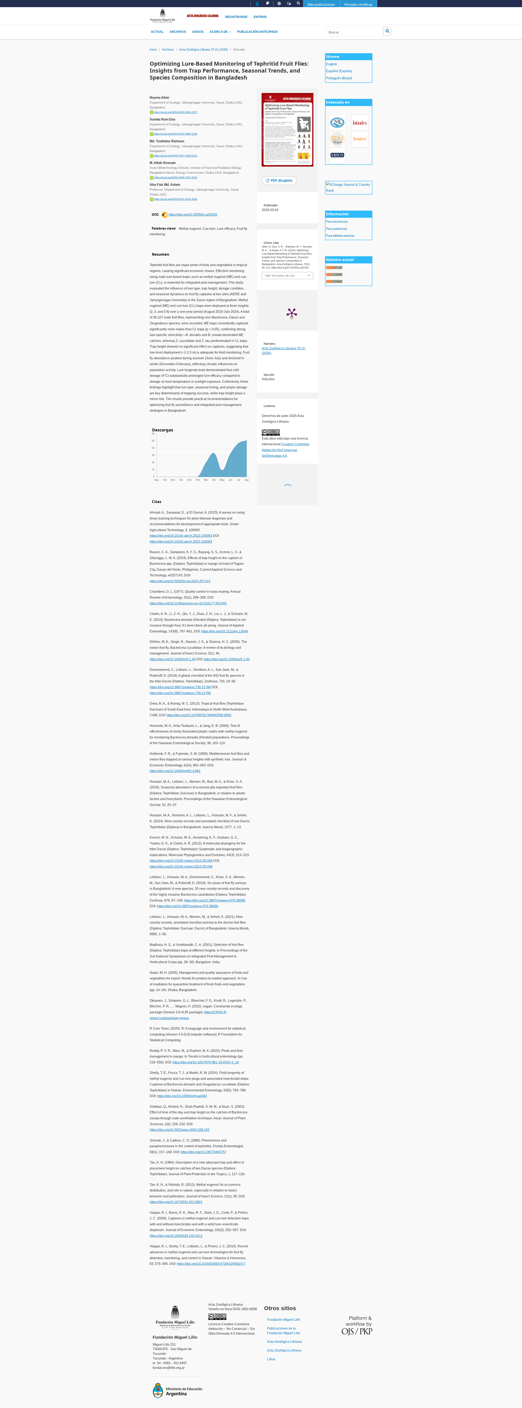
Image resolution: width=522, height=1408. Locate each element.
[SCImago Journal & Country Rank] (348, 187)
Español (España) (339, 71)
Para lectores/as (337, 221)
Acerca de (219, 31)
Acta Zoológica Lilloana (284, 1350)
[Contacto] (289, 3)
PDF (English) (281, 180)
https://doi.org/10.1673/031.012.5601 (176, 1202)
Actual (157, 31)
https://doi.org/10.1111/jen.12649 (224, 631)
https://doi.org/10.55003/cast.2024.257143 (180, 581)
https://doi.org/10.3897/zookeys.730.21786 (180, 687)
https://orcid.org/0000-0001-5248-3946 (175, 199)
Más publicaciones (321, 4)
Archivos (178, 31)
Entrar (260, 17)
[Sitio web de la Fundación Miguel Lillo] (257, 4)
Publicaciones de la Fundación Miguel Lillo (283, 1331)
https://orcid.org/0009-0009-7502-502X (175, 177)
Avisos (197, 31)
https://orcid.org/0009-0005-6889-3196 (175, 134)
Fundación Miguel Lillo (283, 1319)
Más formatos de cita (279, 275)
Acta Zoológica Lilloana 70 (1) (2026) (203, 49)
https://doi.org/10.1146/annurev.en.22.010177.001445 (188, 603)
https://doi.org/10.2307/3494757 (203, 1152)
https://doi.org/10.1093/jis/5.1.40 (173, 659)
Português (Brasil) (339, 78)
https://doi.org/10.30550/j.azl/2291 (192, 214)
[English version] (279, 3)
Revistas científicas (358, 4)
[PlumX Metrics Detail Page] (292, 313)
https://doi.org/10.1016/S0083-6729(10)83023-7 (211, 1263)
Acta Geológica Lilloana (284, 1341)
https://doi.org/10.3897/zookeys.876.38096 (214, 900)
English (331, 64)
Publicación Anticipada (257, 31)
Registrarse (236, 17)
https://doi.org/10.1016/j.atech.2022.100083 (181, 535)
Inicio (153, 49)
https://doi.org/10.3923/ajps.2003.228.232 (179, 1130)
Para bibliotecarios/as (340, 235)
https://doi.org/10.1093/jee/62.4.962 (175, 771)
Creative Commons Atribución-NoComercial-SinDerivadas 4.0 (285, 450)
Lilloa (271, 1359)
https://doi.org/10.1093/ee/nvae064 (182, 1096)
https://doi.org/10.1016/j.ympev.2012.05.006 (181, 860)
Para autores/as (336, 228)
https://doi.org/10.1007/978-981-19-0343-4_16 (206, 1062)
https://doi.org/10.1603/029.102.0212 (176, 1236)
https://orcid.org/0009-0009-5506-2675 (175, 112)
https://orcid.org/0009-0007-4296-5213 (175, 155)
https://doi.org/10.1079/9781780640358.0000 (198, 715)
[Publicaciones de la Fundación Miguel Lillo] (267, 3)
